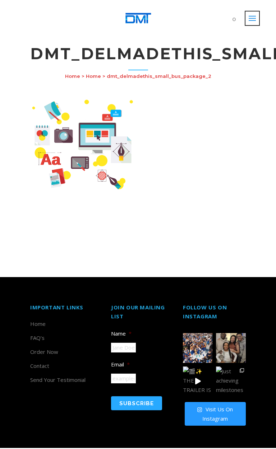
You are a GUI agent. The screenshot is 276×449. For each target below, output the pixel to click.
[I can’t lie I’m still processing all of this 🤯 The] (197, 348)
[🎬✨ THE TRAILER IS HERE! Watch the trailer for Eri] (197, 381)
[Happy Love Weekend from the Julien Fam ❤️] (230, 348)
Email (120, 364)
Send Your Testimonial (58, 379)
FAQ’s (37, 337)
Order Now (44, 351)
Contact (39, 365)
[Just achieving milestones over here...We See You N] (230, 381)
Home (72, 76)
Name (121, 333)
